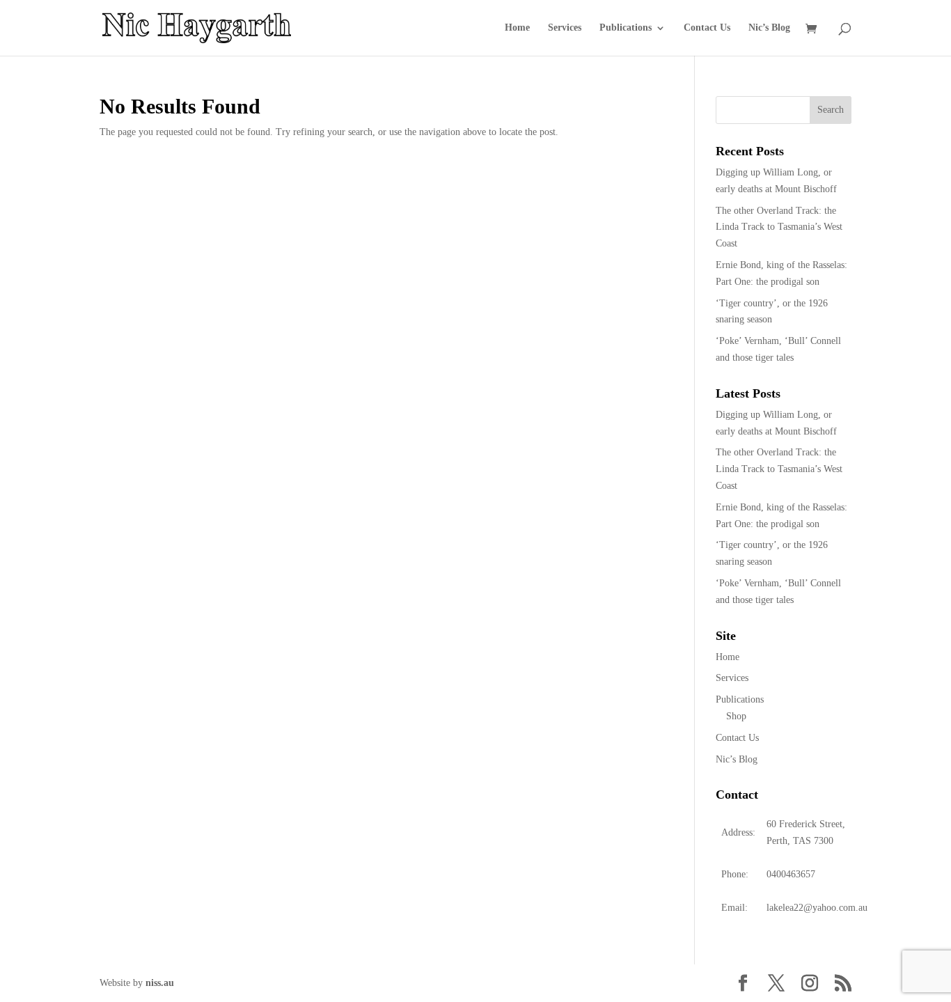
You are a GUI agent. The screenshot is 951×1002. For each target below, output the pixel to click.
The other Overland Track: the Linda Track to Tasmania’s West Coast (779, 227)
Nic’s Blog (769, 28)
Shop (736, 716)
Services (564, 28)
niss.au (160, 983)
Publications (625, 28)
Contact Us (707, 28)
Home (517, 28)
